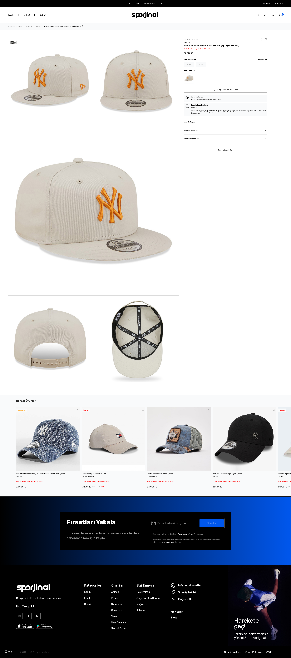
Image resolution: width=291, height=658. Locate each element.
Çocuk (87, 604)
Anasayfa (11, 26)
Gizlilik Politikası (233, 652)
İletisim (141, 610)
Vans (114, 616)
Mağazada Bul (227, 150)
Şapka (38, 26)
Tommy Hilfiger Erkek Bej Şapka (95, 474)
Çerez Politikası (254, 652)
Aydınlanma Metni (186, 534)
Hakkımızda (143, 591)
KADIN (11, 15)
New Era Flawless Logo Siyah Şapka (227, 474)
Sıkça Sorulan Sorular (149, 598)
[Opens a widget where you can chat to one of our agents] (8, 652)
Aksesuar (29, 26)
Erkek (20, 26)
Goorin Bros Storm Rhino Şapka (160, 474)
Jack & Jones (119, 628)
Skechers (116, 604)
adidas (115, 591)
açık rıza (168, 542)
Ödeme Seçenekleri (191, 139)
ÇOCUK (43, 15)
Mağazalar (142, 604)
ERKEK (27, 15)
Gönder (211, 523)
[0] (280, 15)
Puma (114, 598)
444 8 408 (266, 3)
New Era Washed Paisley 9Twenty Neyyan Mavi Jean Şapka (40, 474)
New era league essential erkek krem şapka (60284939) (63, 26)
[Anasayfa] (145, 15)
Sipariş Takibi (279, 3)
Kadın (87, 591)
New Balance (118, 622)
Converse (116, 610)
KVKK (269, 652)
